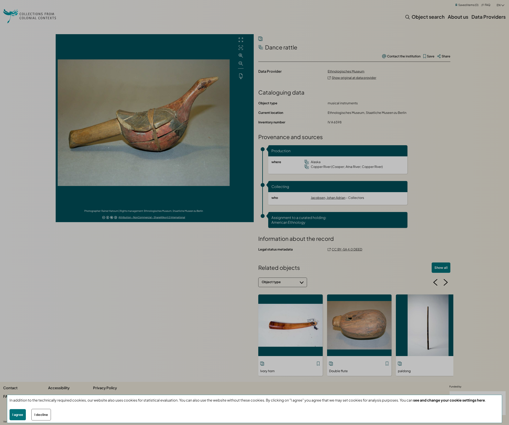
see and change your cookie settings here (449, 400)
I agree (17, 414)
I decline (41, 414)
